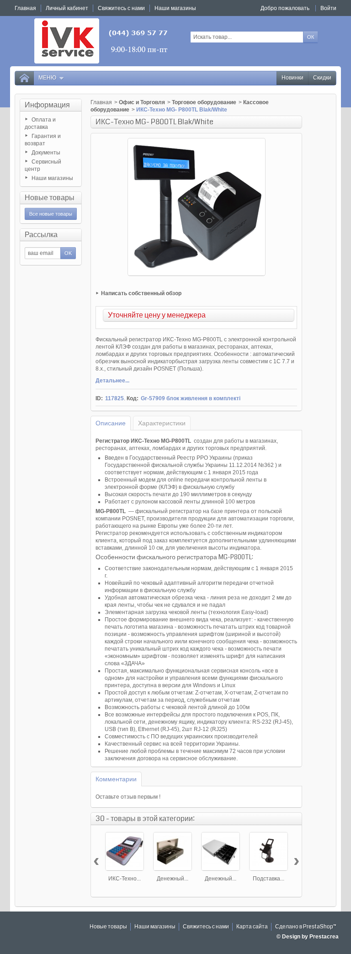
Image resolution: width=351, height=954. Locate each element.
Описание (111, 423)
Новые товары (49, 197)
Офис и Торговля (142, 102)
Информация (47, 105)
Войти (328, 8)
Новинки (292, 78)
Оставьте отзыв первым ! (128, 797)
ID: (99, 398)
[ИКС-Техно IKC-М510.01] (125, 851)
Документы (46, 152)
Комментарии (116, 779)
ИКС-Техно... (124, 878)
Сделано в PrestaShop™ (305, 927)
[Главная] (24, 78)
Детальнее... (112, 380)
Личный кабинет (67, 8)
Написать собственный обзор (141, 293)
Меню (47, 78)
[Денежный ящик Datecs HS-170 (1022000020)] (172, 851)
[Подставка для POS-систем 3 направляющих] (268, 851)
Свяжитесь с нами (206, 927)
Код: (132, 398)
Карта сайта (252, 927)
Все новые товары (50, 214)
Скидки (322, 78)
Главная (101, 102)
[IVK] (101, 41)
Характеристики (162, 423)
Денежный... (172, 878)
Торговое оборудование (204, 102)
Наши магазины (52, 178)
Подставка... (268, 878)
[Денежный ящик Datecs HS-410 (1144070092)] (220, 851)
